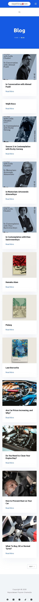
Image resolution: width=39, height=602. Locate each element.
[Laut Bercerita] (19, 350)
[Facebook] (7, 599)
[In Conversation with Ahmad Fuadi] (19, 67)
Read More (10, 91)
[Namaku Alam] (19, 265)
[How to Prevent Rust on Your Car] (19, 483)
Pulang (9, 325)
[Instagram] (19, 599)
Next (31, 566)
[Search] (19, 12)
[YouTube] (31, 599)
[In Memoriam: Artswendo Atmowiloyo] (19, 174)
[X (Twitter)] (13, 599)
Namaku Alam (12, 282)
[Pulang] (19, 307)
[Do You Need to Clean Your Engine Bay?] (19, 438)
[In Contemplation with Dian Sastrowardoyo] (19, 220)
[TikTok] (25, 599)
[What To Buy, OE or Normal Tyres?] (19, 529)
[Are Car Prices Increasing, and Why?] (19, 393)
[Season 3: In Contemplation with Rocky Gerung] (19, 129)
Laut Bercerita (12, 368)
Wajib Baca (11, 104)
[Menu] (36, 4)
